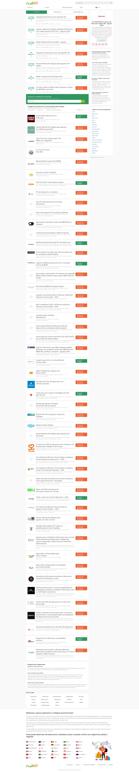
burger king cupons (45, 702)
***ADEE (79, 77)
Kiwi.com (94, 127)
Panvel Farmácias (97, 140)
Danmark (68, 745)
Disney (57, 705)
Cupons (47, 7)
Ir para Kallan (101, 40)
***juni (79, 116)
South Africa (44, 754)
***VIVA (79, 498)
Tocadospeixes (45, 705)
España (43, 745)
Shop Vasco (95, 135)
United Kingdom (32, 748)
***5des (79, 361)
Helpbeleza (69, 696)
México (30, 751)
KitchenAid (95, 131)
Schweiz (68, 754)
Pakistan (55, 751)
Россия (80, 751)
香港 (67, 757)
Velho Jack (45, 696)
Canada (80, 741)
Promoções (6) (78, 12)
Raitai (57, 702)
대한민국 (55, 748)
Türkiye (30, 754)
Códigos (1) (57, 12)
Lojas (81, 7)
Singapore (68, 751)
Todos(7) (36, 12)
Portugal (43, 757)
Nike (93, 116)
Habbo (81, 702)
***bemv (79, 639)
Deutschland (56, 745)
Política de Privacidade (89, 764)
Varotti (33, 702)
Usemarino (57, 699)
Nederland (43, 751)
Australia (43, 741)
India (67, 748)
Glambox (94, 124)
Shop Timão (95, 133)
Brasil (67, 741)
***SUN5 (79, 263)
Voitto (93, 137)
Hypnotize (33, 696)
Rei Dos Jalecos (69, 702)
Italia (79, 748)
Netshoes (94, 114)
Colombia (30, 745)
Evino (93, 120)
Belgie (55, 741)
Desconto (30, 7)
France (80, 745)
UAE (29, 757)
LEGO (93, 111)
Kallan (103, 157)
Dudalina (94, 144)
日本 (42, 748)
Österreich (56, 754)
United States (31, 741)
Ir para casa (93, 157)
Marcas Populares (67, 7)
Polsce (80, 757)
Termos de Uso (102, 764)
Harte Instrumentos (45, 699)
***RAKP (79, 393)
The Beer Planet (96, 142)
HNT (81, 699)
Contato (111, 764)
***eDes (79, 243)
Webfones (95, 150)
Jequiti (94, 122)
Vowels (69, 699)
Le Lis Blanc (95, 146)
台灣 (54, 757)
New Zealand (81, 754)
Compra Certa (96, 129)
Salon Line (95, 118)
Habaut (94, 148)
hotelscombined (57, 696)
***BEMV (79, 183)
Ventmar (81, 696)
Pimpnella (33, 705)
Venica (33, 699)
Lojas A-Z (99, 157)
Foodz (93, 153)
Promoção (80, 17)
